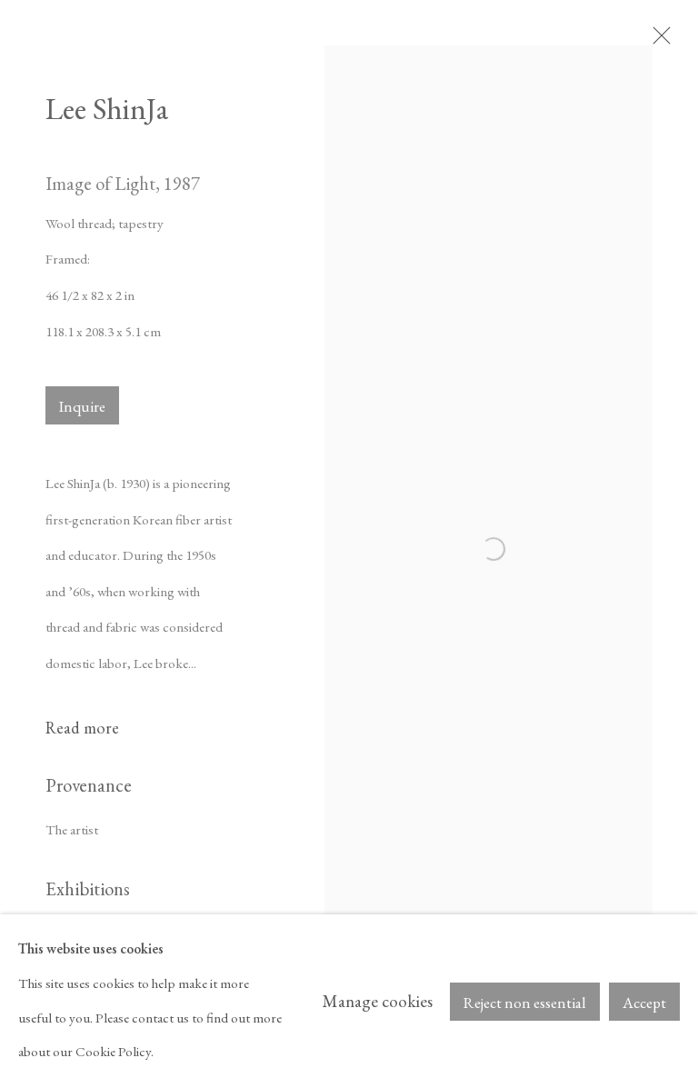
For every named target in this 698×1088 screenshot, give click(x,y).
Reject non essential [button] (525, 1003)
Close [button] (657, 41)
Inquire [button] (82, 406)
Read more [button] (82, 727)
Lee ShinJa (106, 108)
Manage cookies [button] (378, 1001)
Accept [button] (644, 1003)
